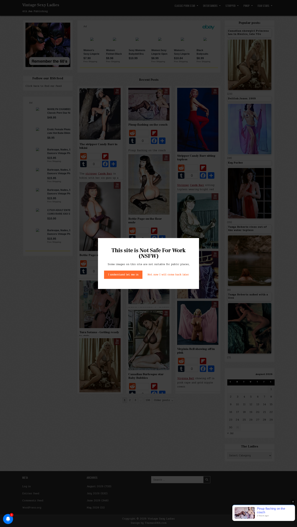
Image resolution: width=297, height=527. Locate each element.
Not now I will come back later (168, 275)
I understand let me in (123, 275)
